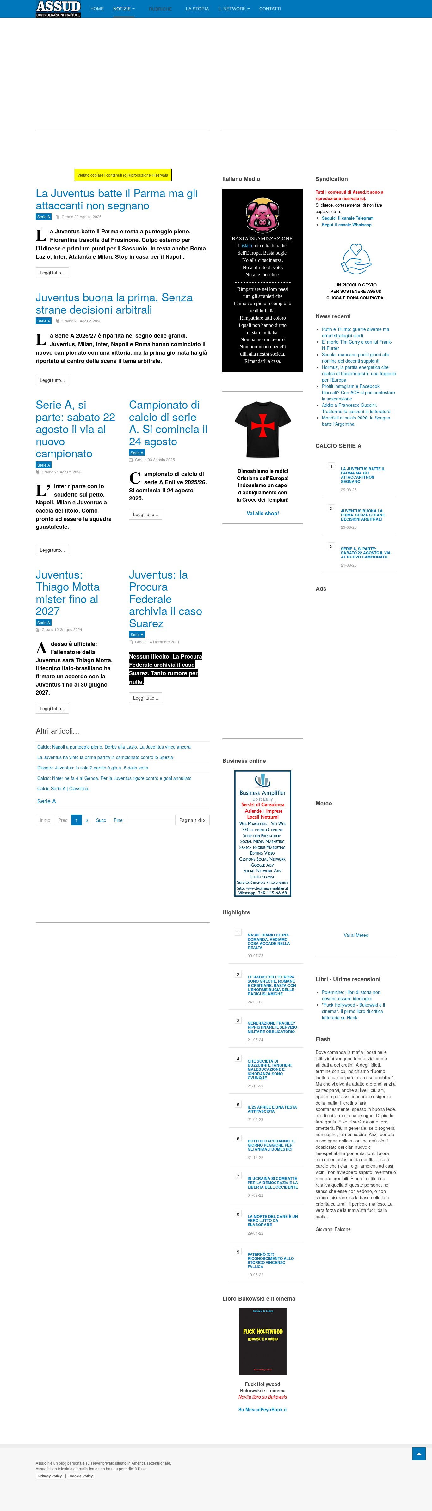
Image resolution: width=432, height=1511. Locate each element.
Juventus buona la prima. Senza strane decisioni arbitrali (114, 303)
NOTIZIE (122, 8)
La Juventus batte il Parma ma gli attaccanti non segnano (117, 198)
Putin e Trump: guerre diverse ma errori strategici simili (355, 332)
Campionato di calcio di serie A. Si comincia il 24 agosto (168, 422)
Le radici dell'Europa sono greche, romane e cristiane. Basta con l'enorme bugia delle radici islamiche (272, 985)
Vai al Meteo (356, 935)
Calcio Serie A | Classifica (62, 788)
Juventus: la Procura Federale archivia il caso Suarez (165, 598)
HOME (97, 8)
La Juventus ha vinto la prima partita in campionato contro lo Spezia (105, 757)
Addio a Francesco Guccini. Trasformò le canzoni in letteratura (356, 408)
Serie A (46, 801)
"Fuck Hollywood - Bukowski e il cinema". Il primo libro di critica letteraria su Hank (353, 1011)
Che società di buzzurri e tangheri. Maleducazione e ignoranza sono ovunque (270, 1069)
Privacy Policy (50, 1476)
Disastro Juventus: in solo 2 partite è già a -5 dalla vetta (92, 767)
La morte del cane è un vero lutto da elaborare (273, 1220)
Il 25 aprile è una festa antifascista (272, 1109)
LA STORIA (197, 8)
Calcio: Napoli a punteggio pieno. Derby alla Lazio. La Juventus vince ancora (114, 746)
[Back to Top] (419, 1453)
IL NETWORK (232, 8)
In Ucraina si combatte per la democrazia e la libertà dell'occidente (273, 1182)
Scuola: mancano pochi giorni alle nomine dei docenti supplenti (355, 357)
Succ (101, 820)
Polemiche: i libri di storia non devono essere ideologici (351, 995)
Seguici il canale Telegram (348, 218)
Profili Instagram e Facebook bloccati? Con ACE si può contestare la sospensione (358, 392)
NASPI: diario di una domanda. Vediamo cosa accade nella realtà (269, 941)
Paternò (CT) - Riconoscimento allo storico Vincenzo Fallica (271, 1260)
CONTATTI (270, 8)
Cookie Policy (81, 1476)
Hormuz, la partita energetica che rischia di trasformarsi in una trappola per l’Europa (359, 373)
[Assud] (58, 8)
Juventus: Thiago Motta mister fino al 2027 (68, 592)
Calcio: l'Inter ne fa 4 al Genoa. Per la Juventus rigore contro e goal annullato (114, 778)
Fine (118, 820)
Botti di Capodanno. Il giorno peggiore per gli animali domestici (271, 1145)
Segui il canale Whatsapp (347, 224)
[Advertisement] (123, 80)
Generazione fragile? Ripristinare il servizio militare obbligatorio (272, 1027)
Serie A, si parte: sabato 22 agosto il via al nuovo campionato (75, 428)
